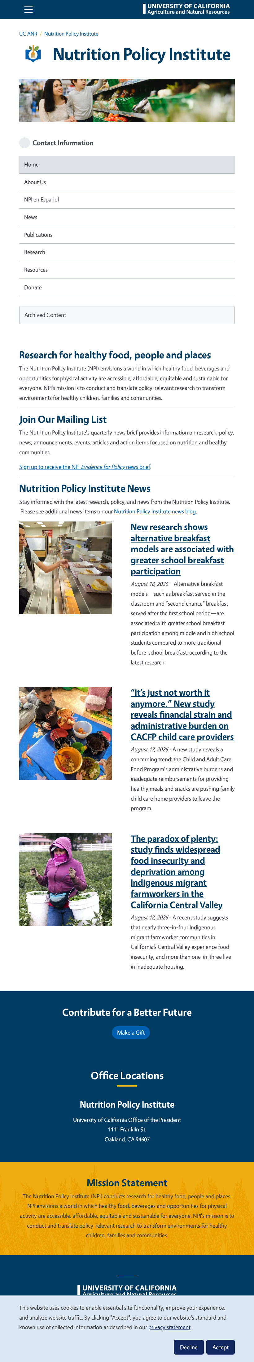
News (30, 217)
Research (34, 252)
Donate (33, 287)
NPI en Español (41, 199)
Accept (220, 1347)
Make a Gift (131, 1032)
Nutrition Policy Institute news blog (155, 511)
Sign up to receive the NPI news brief (84, 466)
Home (31, 164)
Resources (36, 269)
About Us (35, 182)
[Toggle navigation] (28, 9)
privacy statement (169, 1327)
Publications (38, 234)
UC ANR (28, 33)
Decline (189, 1347)
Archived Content (45, 314)
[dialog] (127, 1328)
